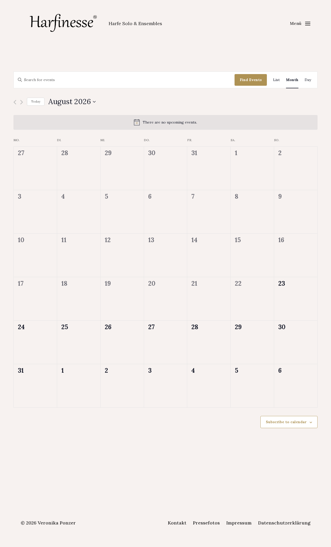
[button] (300, 23)
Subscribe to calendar (286, 422)
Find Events (251, 79)
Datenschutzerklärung (284, 523)
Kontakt (177, 523)
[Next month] (21, 102)
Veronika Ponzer (57, 523)
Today (35, 101)
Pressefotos (206, 523)
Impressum (239, 523)
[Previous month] (14, 102)
